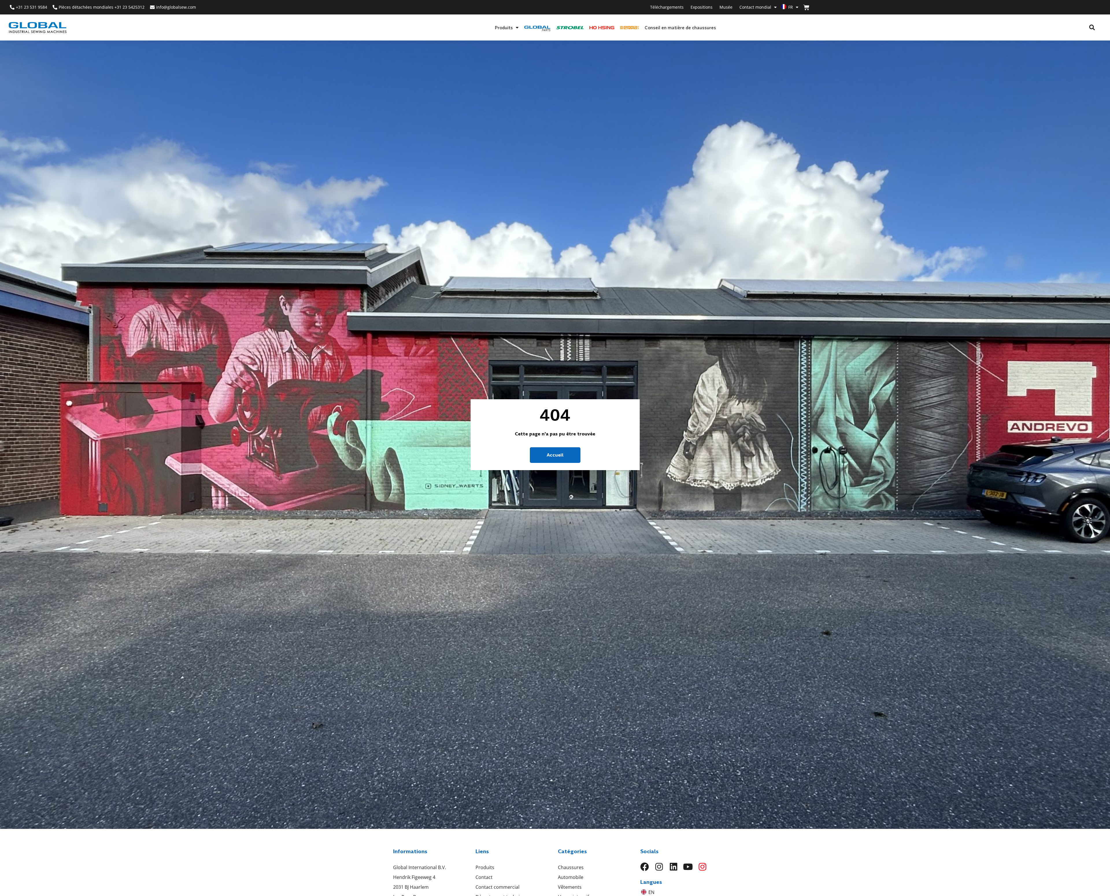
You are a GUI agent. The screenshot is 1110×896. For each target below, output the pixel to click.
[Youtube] (688, 866)
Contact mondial (755, 7)
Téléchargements (667, 7)
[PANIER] (806, 7)
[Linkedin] (673, 866)
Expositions (702, 7)
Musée (725, 7)
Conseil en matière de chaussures (680, 27)
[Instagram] (659, 866)
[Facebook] (644, 866)
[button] (1092, 28)
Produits (504, 27)
